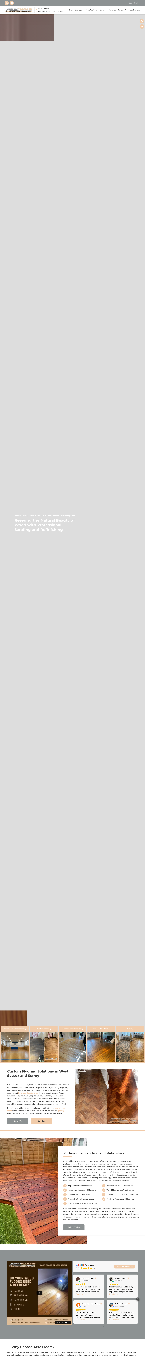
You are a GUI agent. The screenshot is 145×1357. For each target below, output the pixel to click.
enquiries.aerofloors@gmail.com (49, 11)
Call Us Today (74, 1227)
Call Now (41, 1121)
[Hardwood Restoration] (101, 1047)
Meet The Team (134, 10)
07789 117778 (42, 9)
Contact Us (122, 10)
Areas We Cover (92, 10)
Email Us (18, 1121)
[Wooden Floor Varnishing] (72, 1047)
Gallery (102, 10)
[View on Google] (78, 1279)
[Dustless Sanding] (44, 1047)
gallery (61, 1111)
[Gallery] (130, 1047)
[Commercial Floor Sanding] (15, 1047)
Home (70, 10)
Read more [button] (81, 1294)
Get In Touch (133, 3)
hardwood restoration (28, 1093)
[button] (79, 10)
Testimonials (111, 10)
